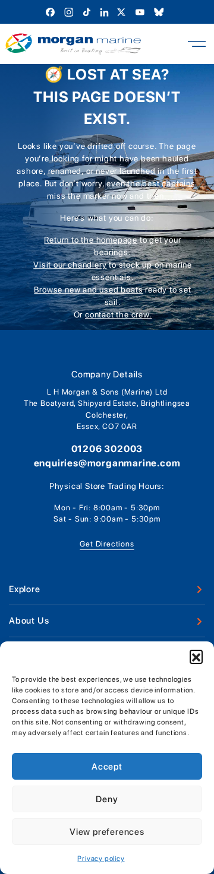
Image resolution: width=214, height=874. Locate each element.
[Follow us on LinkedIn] (105, 11)
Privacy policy (100, 858)
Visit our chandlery (69, 264)
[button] (196, 656)
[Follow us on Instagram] (70, 11)
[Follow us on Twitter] (122, 11)
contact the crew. (118, 314)
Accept (107, 766)
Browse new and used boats (88, 289)
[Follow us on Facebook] (51, 11)
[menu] (196, 44)
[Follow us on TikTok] (88, 11)
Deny (107, 799)
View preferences (107, 832)
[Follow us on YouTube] (141, 11)
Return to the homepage (90, 239)
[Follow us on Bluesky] (159, 11)
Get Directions (107, 543)
